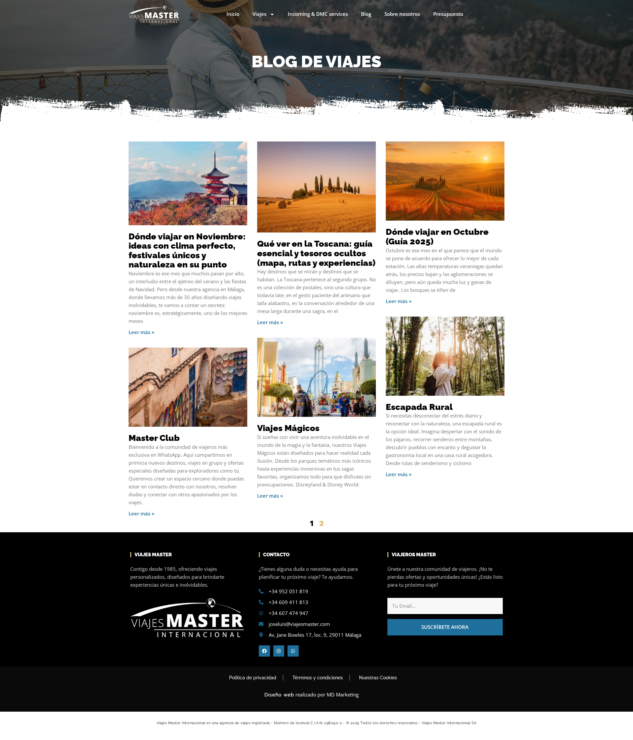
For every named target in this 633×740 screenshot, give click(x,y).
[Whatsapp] (293, 651)
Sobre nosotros (402, 14)
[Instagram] (279, 651)
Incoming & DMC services (318, 14)
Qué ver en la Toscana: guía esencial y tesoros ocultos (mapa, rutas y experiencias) (316, 253)
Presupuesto (448, 14)
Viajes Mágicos (288, 428)
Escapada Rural (419, 407)
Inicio (232, 14)
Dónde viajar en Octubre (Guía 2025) (437, 236)
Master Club (154, 438)
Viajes (259, 14)
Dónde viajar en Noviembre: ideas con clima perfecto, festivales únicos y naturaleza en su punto (187, 250)
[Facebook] (264, 651)
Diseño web (279, 694)
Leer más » (141, 332)
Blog (366, 14)
